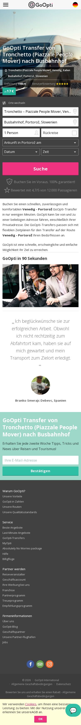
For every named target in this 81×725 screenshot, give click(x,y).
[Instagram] (49, 664)
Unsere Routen (12, 507)
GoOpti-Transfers (13, 538)
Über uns (8, 621)
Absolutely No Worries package (22, 548)
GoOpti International (47, 680)
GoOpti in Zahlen (13, 501)
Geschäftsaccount (14, 579)
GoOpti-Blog (10, 626)
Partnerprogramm (13, 595)
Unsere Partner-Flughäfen (19, 637)
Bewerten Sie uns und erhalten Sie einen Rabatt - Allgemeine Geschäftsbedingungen (41, 694)
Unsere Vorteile (12, 496)
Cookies (30, 704)
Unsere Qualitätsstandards (19, 512)
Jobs (5, 642)
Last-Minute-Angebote (16, 533)
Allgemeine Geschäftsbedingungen (31, 684)
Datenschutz (63, 684)
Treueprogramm (12, 600)
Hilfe (5, 554)
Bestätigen (40, 470)
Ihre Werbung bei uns (16, 585)
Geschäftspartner (13, 632)
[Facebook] (30, 664)
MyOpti (6, 543)
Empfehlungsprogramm (17, 606)
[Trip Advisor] (40, 664)
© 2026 (26, 680)
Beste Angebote (12, 527)
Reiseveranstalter (13, 574)
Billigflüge (8, 559)
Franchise (8, 590)
